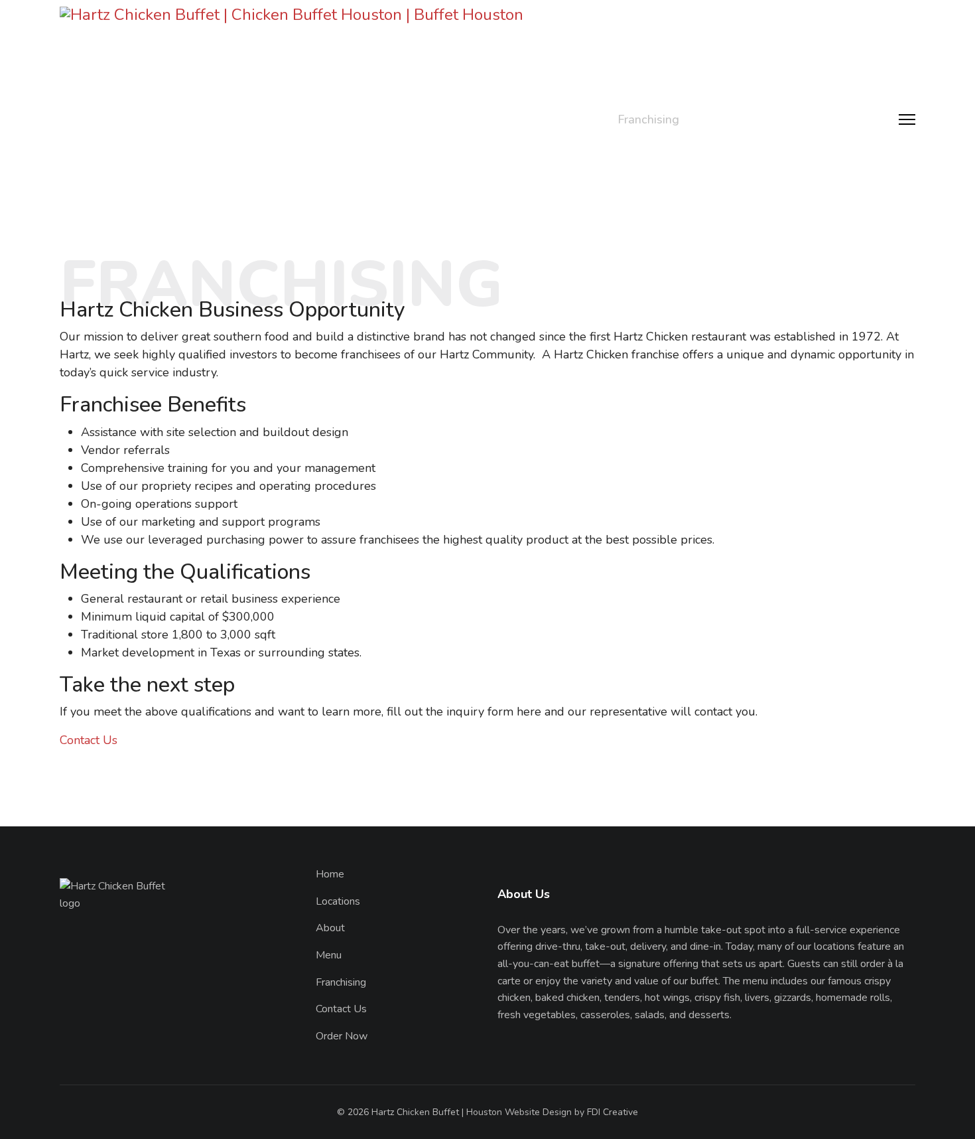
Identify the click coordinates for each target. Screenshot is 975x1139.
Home (406, 119)
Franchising (648, 119)
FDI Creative (612, 1112)
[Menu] (907, 119)
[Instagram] (89, 1043)
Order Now (831, 119)
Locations (468, 119)
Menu (582, 119)
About (530, 119)
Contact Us (728, 119)
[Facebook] (65, 1043)
